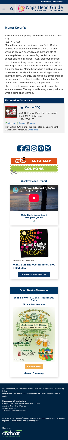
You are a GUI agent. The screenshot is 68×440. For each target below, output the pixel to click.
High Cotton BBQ (29, 107)
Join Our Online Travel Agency (14, 406)
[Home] (40, 8)
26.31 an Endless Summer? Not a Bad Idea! (34, 266)
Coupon (22, 123)
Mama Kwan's (15, 27)
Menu (32, 123)
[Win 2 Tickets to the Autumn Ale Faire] (34, 333)
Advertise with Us (9, 408)
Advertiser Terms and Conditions (15, 411)
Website (11, 123)
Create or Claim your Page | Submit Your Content (21, 403)
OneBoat (19, 418)
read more (33, 130)
